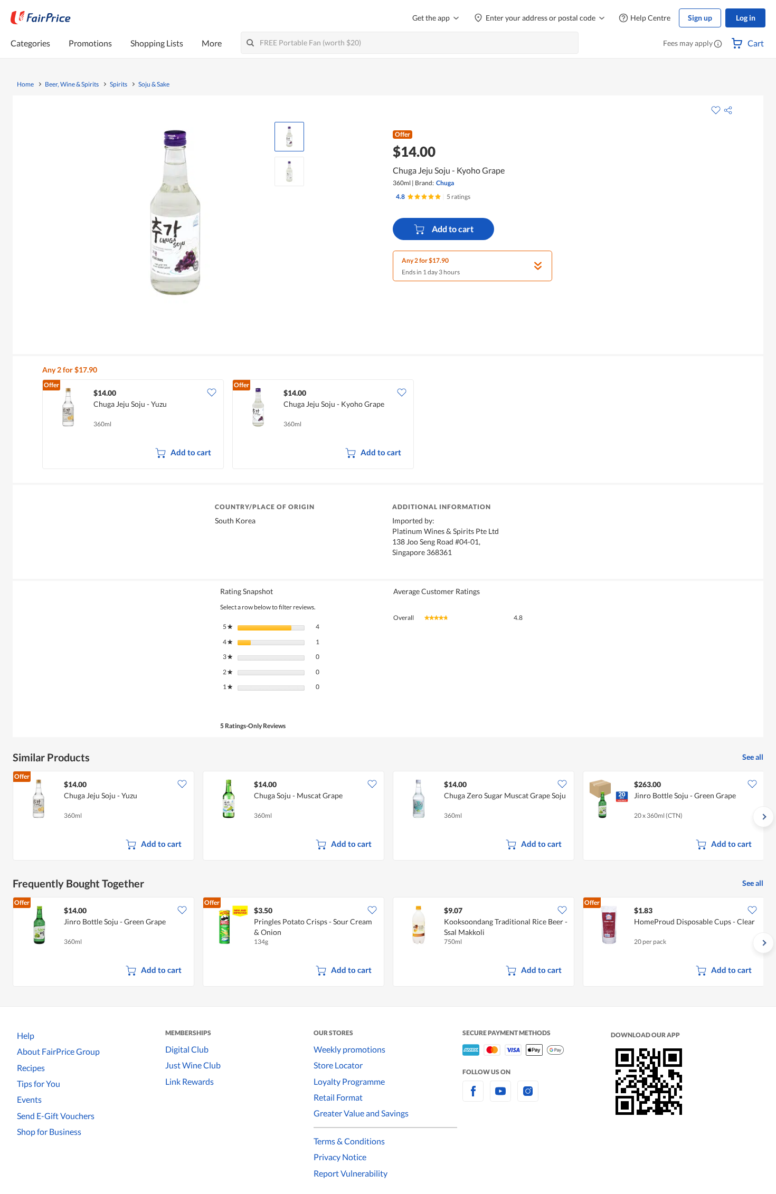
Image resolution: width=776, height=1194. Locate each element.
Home (25, 84)
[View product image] (289, 136)
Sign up (700, 17)
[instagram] (527, 1097)
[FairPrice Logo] (41, 17)
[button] (718, 44)
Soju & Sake (153, 84)
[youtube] (500, 1097)
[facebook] (473, 1097)
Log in (745, 17)
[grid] (394, 425)
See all (752, 756)
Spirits (118, 84)
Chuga (445, 183)
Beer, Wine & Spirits (72, 84)
